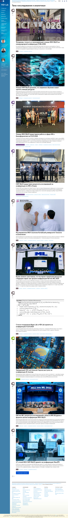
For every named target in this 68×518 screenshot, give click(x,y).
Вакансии (2, 12)
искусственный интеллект (20, 146)
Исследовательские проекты (38, 489)
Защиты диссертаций (36, 493)
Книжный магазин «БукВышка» (48, 491)
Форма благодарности (3, 33)
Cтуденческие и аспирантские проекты (4, 24)
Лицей (24, 488)
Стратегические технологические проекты (22, 196)
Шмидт (2, 64)
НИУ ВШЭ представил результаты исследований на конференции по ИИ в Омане (34, 185)
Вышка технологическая (56, 144)
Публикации (3, 14)
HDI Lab (5, 4)
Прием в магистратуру (26, 495)
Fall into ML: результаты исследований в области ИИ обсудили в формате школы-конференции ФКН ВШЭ (38, 416)
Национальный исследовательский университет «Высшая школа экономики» (23, 483)
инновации (46, 240)
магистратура (51, 240)
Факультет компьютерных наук (39, 483)
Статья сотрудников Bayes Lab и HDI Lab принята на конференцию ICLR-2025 (34, 325)
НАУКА (35, 487)
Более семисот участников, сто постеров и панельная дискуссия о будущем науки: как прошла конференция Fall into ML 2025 (39, 277)
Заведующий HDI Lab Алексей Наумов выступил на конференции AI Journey (34, 371)
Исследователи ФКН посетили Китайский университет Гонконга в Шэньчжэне (39, 233)
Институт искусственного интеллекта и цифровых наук (53, 483)
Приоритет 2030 (27, 146)
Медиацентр (46, 493)
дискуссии (24, 288)
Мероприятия (3, 16)
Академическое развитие (37, 495)
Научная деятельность (3, 21)
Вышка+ (24, 493)
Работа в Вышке (14, 512)
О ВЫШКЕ (14, 487)
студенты (36, 144)
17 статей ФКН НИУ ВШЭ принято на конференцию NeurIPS (37, 462)
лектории (20, 288)
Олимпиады (24, 491)
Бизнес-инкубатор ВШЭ (26, 500)
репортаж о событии (37, 194)
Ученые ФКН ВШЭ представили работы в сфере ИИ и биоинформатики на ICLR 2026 (35, 135)
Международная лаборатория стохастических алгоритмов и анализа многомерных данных (25, 484)
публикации (40, 144)
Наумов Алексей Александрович (4, 46)
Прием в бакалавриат (26, 492)
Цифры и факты (14, 488)
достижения (21, 51)
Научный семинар (4, 18)
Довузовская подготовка (26, 489)
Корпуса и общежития (15, 494)
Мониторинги (36, 491)
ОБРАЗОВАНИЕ (25, 487)
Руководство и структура (15, 489)
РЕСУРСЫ (46, 487)
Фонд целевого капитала (15, 499)
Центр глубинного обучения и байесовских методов (46, 333)
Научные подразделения (37, 488)
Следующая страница (22, 472)
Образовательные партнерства (27, 501)
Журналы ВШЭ (46, 495)
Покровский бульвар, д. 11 (4, 75)
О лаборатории (3, 8)
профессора (32, 144)
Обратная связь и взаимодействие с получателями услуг (25, 503)
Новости (40, 484)
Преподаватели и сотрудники (16, 493)
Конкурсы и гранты (36, 496)
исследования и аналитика (28, 51)
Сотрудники (3, 10)
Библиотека (46, 488)
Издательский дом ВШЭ (47, 489)
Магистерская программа (3, 27)
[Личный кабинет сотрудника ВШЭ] (64, 1)
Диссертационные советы (37, 492)
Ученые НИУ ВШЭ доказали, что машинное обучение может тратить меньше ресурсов (37, 88)
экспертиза (38, 288)
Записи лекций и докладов (4, 30)
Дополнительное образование (27, 497)
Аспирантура (24, 496)
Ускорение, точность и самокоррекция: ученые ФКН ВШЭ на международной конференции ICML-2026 (38, 43)
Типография (46, 492)
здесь (56, 515)
